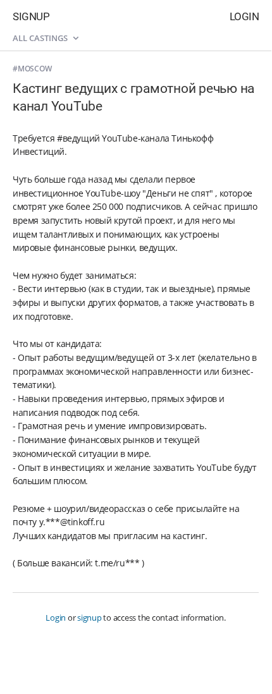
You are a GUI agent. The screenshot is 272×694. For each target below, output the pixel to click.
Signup (31, 16)
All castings (41, 38)
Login (244, 16)
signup (89, 617)
